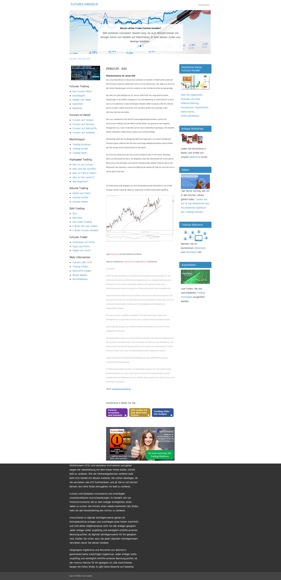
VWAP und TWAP (81, 193)
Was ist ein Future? (83, 164)
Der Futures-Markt (82, 91)
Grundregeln (78, 95)
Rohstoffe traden (81, 271)
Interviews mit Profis (83, 242)
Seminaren (191, 252)
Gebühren (77, 108)
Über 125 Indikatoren (191, 95)
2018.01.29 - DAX (83, 59)
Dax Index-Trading (82, 222)
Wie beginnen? (80, 181)
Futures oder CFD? (82, 262)
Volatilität (77, 104)
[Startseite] (85, 4)
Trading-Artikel (80, 148)
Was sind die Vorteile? (84, 169)
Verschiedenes (80, 279)
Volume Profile (80, 197)
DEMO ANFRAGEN (190, 116)
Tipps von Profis (81, 246)
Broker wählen (79, 275)
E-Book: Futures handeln (85, 230)
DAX (74, 213)
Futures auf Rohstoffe (84, 128)
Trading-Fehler (80, 266)
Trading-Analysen (81, 144)
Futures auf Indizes (82, 120)
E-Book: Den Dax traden (84, 226)
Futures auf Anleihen (83, 132)
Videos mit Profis (81, 250)
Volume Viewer (80, 201)
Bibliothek (195, 157)
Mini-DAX (77, 217)
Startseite (203, 5)
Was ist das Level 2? (83, 177)
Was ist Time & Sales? (84, 173)
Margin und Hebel (81, 99)
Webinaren (200, 248)
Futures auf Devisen (83, 124)
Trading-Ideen (79, 153)
